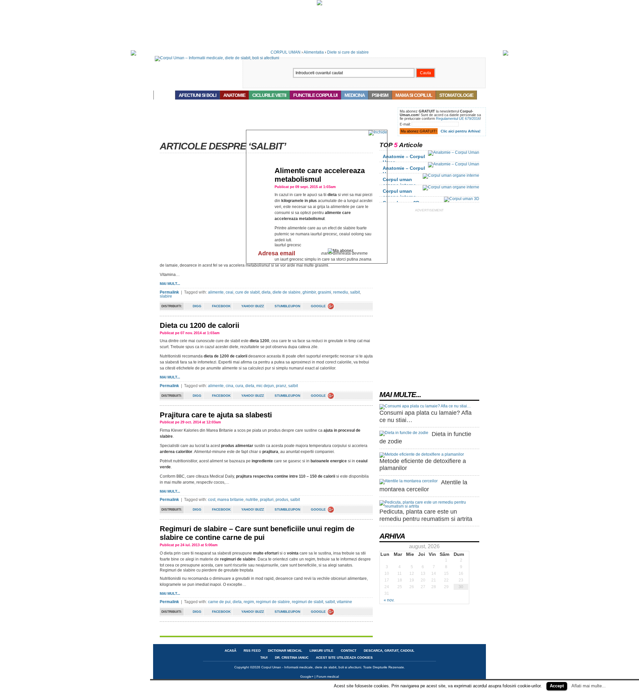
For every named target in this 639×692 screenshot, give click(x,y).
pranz (281, 385)
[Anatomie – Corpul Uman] (453, 152)
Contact (348, 650)
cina (229, 385)
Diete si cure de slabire (348, 52)
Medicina (354, 95)
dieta (266, 292)
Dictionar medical (285, 650)
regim (249, 601)
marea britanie (230, 499)
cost (211, 499)
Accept (557, 685)
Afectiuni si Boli (197, 95)
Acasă (164, 95)
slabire (166, 296)
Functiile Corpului (315, 95)
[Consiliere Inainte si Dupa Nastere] (319, 4)
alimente (216, 292)
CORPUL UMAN (286, 52)
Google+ (307, 676)
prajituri (267, 499)
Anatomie (234, 95)
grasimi (324, 292)
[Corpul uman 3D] (461, 198)
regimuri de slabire (273, 601)
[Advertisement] (274, 122)
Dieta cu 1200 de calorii (199, 325)
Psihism (380, 95)
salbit (355, 292)
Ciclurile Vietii (269, 95)
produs (282, 499)
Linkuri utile (321, 650)
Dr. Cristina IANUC (292, 657)
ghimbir (309, 292)
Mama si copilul (413, 95)
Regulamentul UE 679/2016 (458, 118)
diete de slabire (287, 292)
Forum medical (328, 676)
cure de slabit (247, 292)
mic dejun (265, 385)
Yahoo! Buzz (252, 306)
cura (239, 385)
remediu (340, 292)
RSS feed (252, 650)
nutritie (252, 499)
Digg (197, 306)
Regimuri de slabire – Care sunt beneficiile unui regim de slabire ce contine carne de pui (257, 533)
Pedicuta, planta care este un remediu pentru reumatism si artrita (425, 515)
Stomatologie (456, 95)
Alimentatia (314, 52)
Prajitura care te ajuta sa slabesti (216, 415)
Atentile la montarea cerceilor (423, 486)
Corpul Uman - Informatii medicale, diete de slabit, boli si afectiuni (311, 667)
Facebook (221, 306)
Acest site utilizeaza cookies (344, 657)
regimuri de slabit (307, 601)
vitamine (344, 601)
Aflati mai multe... (588, 685)
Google (318, 306)
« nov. (389, 600)
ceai (229, 292)
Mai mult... (170, 284)
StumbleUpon (287, 306)
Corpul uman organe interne (399, 182)
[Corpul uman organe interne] (451, 175)
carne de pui (219, 601)
